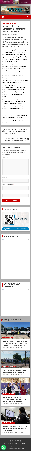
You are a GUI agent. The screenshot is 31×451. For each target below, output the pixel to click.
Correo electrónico (8, 185)
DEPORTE (5, 393)
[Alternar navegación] (3, 17)
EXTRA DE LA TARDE (19, 444)
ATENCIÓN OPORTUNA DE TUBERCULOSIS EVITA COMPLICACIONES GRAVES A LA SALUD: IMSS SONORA (15, 131)
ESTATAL (5, 422)
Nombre (5, 177)
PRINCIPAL (13, 23)
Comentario (5, 157)
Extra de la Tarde (19, 347)
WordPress (21, 448)
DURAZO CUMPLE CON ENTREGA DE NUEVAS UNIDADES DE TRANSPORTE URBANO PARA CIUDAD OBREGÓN (15, 343)
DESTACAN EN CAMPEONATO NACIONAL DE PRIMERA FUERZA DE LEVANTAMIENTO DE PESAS (14, 399)
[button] (3, 447)
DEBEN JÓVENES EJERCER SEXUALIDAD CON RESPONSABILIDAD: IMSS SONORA (16, 139)
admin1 (16, 34)
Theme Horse (17, 446)
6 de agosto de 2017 (7, 34)
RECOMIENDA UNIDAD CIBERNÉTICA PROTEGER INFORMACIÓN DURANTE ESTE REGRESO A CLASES (14, 429)
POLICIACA (6, 366)
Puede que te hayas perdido (12, 320)
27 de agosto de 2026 (8, 374)
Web (3, 192)
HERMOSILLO (6, 23)
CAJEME (5, 337)
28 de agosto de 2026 (8, 347)
